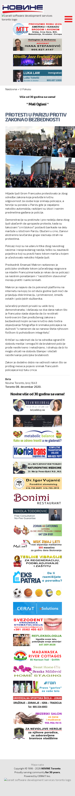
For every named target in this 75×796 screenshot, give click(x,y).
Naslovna (11, 89)
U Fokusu (25, 89)
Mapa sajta (37, 764)
